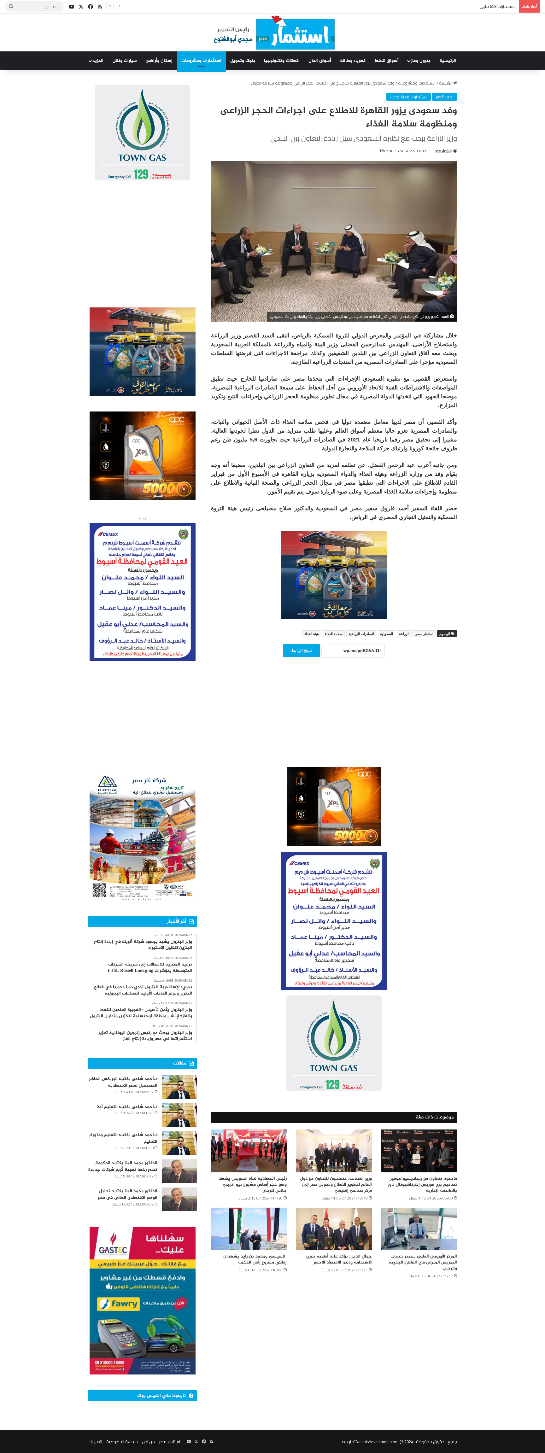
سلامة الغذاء (334, 634)
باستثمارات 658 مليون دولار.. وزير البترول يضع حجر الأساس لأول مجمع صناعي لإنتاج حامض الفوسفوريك (426, 6)
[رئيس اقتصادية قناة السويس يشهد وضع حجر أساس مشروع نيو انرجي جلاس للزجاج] (249, 1150)
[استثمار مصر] (272, 32)
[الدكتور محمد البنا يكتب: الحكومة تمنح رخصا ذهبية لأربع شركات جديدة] (179, 1171)
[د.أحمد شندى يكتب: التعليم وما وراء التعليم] (179, 1143)
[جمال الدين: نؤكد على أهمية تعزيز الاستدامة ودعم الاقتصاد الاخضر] (334, 1229)
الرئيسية (447, 60)
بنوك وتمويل (242, 60)
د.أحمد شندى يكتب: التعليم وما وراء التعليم (123, 1138)
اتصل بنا (96, 1441)
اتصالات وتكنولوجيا (282, 60)
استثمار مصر (443, 151)
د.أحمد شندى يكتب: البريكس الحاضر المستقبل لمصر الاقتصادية (123, 1082)
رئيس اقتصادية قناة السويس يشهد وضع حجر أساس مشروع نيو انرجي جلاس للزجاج (253, 1184)
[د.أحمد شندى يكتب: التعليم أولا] (179, 1115)
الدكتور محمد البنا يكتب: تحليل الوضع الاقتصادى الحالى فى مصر (127, 1194)
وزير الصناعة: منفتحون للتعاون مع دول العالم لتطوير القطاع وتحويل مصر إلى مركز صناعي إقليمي (336, 1184)
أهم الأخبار (445, 97)
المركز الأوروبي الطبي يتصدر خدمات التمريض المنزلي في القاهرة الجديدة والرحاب (423, 1262)
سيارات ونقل (125, 60)
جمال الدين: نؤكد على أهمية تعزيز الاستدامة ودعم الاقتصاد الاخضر (339, 1259)
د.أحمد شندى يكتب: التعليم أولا (127, 1107)
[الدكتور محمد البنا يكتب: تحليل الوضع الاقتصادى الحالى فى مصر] (179, 1199)
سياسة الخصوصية (122, 1441)
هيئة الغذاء (311, 634)
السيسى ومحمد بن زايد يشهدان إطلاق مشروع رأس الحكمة (255, 1259)
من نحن (148, 1441)
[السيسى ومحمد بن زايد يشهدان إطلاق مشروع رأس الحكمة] (249, 1229)
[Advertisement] (334, 721)
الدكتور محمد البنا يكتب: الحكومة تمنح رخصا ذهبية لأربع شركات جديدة (122, 1166)
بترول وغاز (420, 60)
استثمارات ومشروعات (201, 60)
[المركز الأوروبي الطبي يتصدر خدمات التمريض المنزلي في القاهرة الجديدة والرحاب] (419, 1229)
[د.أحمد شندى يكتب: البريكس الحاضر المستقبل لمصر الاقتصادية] (179, 1087)
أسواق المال (319, 60)
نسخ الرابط (301, 650)
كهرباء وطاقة (353, 60)
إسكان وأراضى (159, 60)
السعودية (386, 634)
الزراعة (404, 634)
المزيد (97, 60)
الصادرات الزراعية (361, 634)
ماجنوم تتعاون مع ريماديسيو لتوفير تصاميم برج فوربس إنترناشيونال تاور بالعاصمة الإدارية (422, 1184)
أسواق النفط (386, 60)
